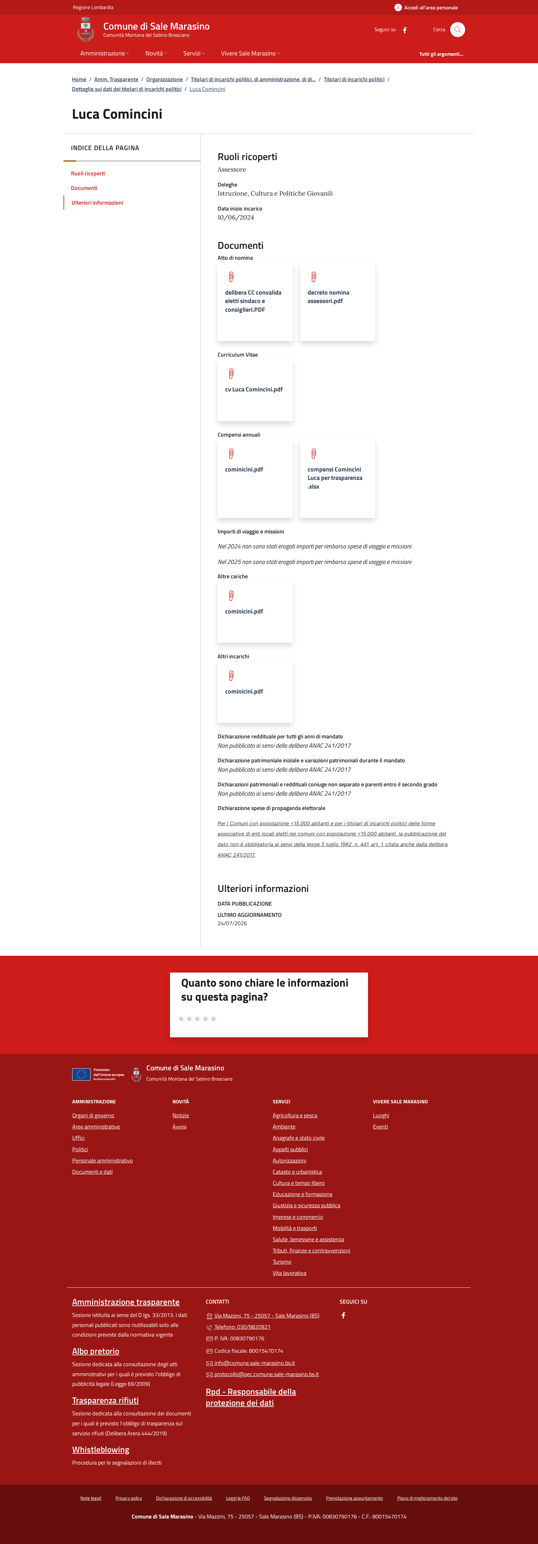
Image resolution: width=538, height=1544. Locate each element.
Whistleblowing (100, 1449)
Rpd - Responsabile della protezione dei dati (251, 1397)
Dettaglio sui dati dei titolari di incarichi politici (127, 89)
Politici (80, 1149)
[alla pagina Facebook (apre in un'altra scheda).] (402, 29)
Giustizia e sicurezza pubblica (306, 1205)
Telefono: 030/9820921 (242, 1327)
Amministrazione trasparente (126, 1301)
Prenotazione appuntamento (354, 1498)
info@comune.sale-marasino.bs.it (254, 1363)
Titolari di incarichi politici (354, 79)
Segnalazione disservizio (288, 1498)
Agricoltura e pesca (295, 1115)
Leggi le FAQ (238, 1498)
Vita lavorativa (289, 1273)
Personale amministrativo (102, 1160)
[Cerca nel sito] (457, 29)
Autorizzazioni (289, 1160)
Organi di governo (93, 1115)
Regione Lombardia (93, 7)
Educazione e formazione (303, 1194)
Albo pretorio (95, 1350)
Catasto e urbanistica (297, 1171)
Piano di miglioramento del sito (427, 1498)
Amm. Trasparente (116, 79)
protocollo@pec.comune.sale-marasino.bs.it (266, 1374)
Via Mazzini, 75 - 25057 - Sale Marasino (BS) (272, 1315)
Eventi (380, 1126)
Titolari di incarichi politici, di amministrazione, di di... (253, 79)
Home (79, 79)
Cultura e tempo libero (299, 1183)
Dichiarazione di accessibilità (184, 1498)
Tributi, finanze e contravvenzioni (311, 1250)
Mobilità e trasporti (319, 1227)
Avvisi (179, 1126)
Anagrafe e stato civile (299, 1138)
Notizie (180, 1115)
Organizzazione (164, 79)
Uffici (78, 1138)
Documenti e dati (92, 1171)
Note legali (90, 1498)
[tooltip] (255, 302)
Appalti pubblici (290, 1149)
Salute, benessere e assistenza (308, 1239)
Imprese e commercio (298, 1217)
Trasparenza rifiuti (105, 1400)
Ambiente (284, 1126)
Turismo (282, 1261)
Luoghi (381, 1115)
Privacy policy (129, 1498)
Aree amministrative (96, 1126)
